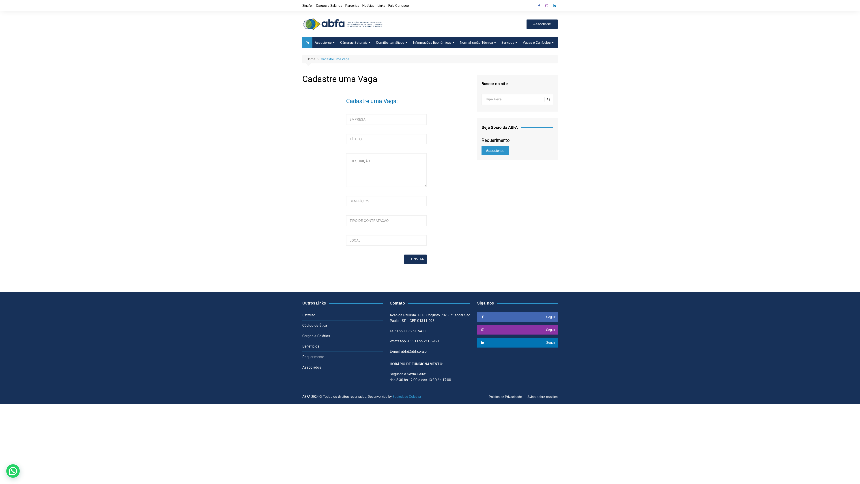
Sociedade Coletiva (407, 397)
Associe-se (542, 24)
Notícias (368, 6)
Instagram (546, 5)
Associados (311, 367)
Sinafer (307, 6)
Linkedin (554, 5)
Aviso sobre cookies (542, 397)
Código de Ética (314, 325)
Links (381, 6)
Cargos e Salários (329, 6)
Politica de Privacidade (505, 397)
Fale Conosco (398, 6)
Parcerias (352, 6)
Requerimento (313, 357)
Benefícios (310, 346)
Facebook (539, 5)
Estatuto (308, 315)
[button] (13, 471)
